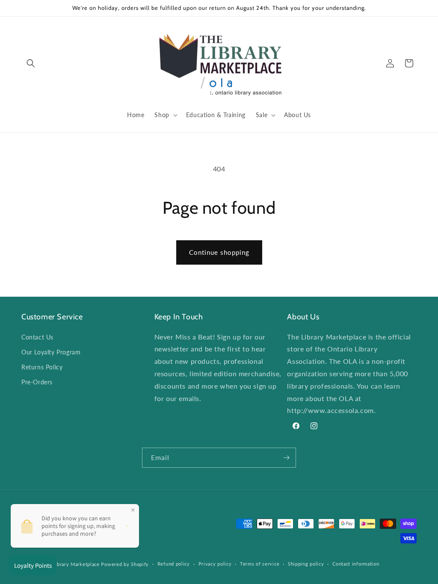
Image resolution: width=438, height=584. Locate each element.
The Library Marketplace (71, 564)
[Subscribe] (286, 458)
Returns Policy (41, 367)
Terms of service (259, 563)
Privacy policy (215, 563)
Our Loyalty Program (50, 352)
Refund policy (173, 563)
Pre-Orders (37, 382)
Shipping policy (306, 563)
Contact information (355, 563)
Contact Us (37, 337)
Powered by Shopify (125, 564)
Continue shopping (219, 252)
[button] (30, 63)
